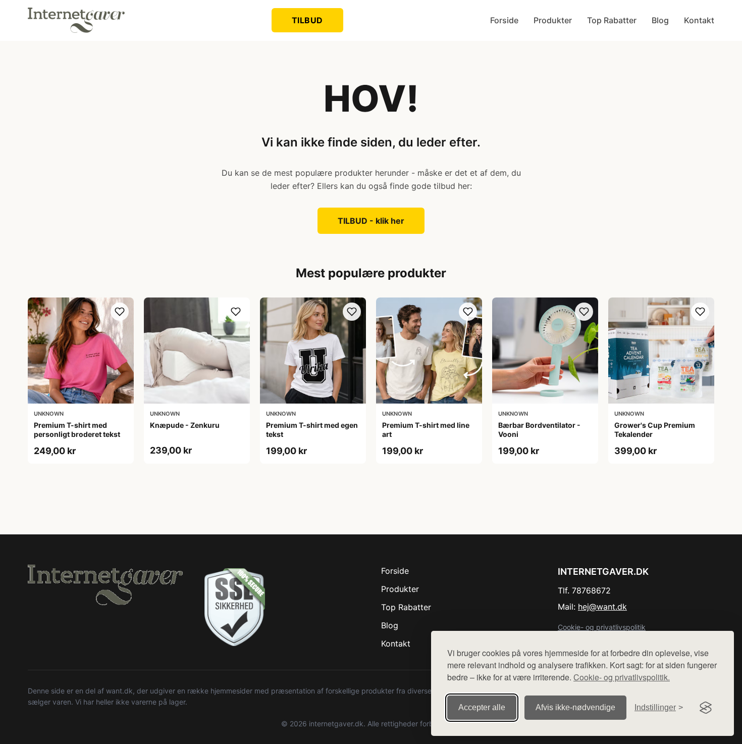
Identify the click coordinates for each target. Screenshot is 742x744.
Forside (504, 20)
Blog (660, 20)
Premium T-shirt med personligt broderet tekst (77, 429)
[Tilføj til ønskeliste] (120, 312)
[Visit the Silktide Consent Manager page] (706, 708)
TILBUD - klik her (371, 221)
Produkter (553, 20)
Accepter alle (481, 707)
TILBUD (307, 20)
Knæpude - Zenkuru (185, 425)
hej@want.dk (602, 607)
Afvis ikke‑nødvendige (575, 707)
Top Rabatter (612, 20)
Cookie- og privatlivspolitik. (621, 677)
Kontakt (699, 20)
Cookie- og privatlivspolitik (602, 627)
